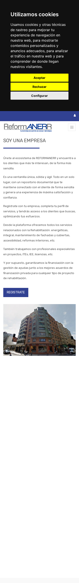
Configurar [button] (39, 95)
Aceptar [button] (39, 78)
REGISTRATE (16, 292)
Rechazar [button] (39, 87)
